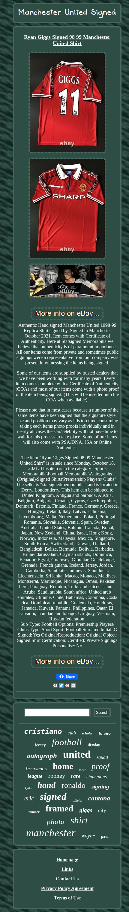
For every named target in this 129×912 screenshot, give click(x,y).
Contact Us (67, 878)
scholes (87, 733)
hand (47, 785)
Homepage (67, 859)
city (102, 810)
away (82, 769)
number (34, 812)
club (72, 732)
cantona (99, 798)
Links (67, 869)
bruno (105, 733)
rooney (56, 775)
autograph (42, 756)
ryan (28, 787)
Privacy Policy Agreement (67, 888)
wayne (88, 836)
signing (100, 786)
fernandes (36, 768)
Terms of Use (67, 897)
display (94, 745)
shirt (79, 820)
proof (101, 766)
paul (105, 836)
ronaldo (74, 785)
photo (55, 821)
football (67, 742)
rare (75, 776)
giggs (86, 810)
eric (29, 798)
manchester (51, 833)
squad (102, 757)
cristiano (43, 731)
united (77, 754)
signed (53, 796)
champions (96, 776)
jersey (40, 744)
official (77, 800)
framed (60, 808)
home (63, 766)
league (35, 776)
